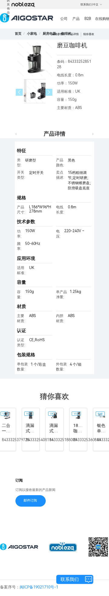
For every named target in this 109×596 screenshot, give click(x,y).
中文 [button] (95, 4)
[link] (32, 34)
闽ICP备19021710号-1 (39, 587)
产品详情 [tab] (54, 133)
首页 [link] (18, 34)
